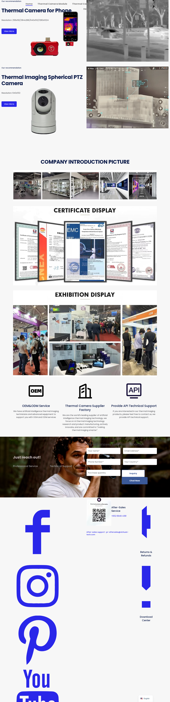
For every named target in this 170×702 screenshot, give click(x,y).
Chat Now (134, 480)
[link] (127, 31)
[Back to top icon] (158, 697)
